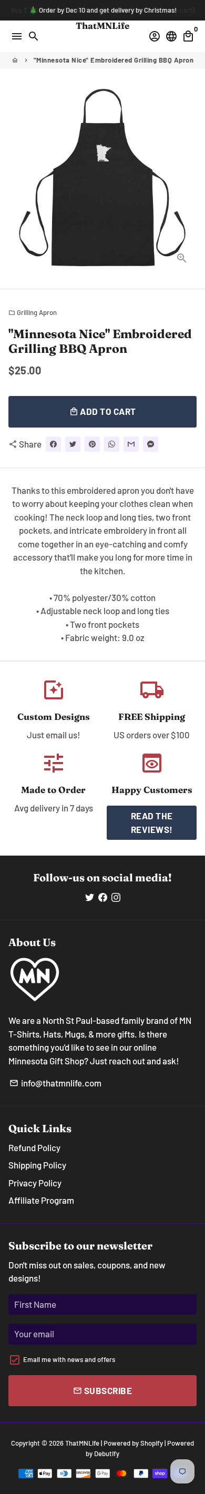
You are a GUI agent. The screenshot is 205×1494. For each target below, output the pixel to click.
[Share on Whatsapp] (111, 444)
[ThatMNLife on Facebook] (102, 896)
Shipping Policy (37, 1165)
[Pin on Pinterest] (92, 444)
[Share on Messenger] (150, 444)
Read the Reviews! (152, 822)
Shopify (151, 1443)
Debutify (106, 1453)
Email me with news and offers (69, 1359)
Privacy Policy (35, 1182)
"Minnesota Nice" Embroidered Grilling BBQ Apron (114, 60)
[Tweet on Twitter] (72, 444)
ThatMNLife (82, 1443)
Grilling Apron (32, 312)
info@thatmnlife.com (55, 1083)
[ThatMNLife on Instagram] (115, 896)
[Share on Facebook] (53, 444)
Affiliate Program (41, 1200)
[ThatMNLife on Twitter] (89, 896)
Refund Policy (34, 1147)
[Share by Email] (131, 444)
